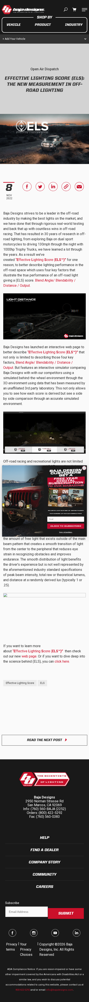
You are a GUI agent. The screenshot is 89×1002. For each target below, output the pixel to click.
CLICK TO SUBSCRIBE (65, 526)
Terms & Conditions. (65, 532)
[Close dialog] (84, 468)
